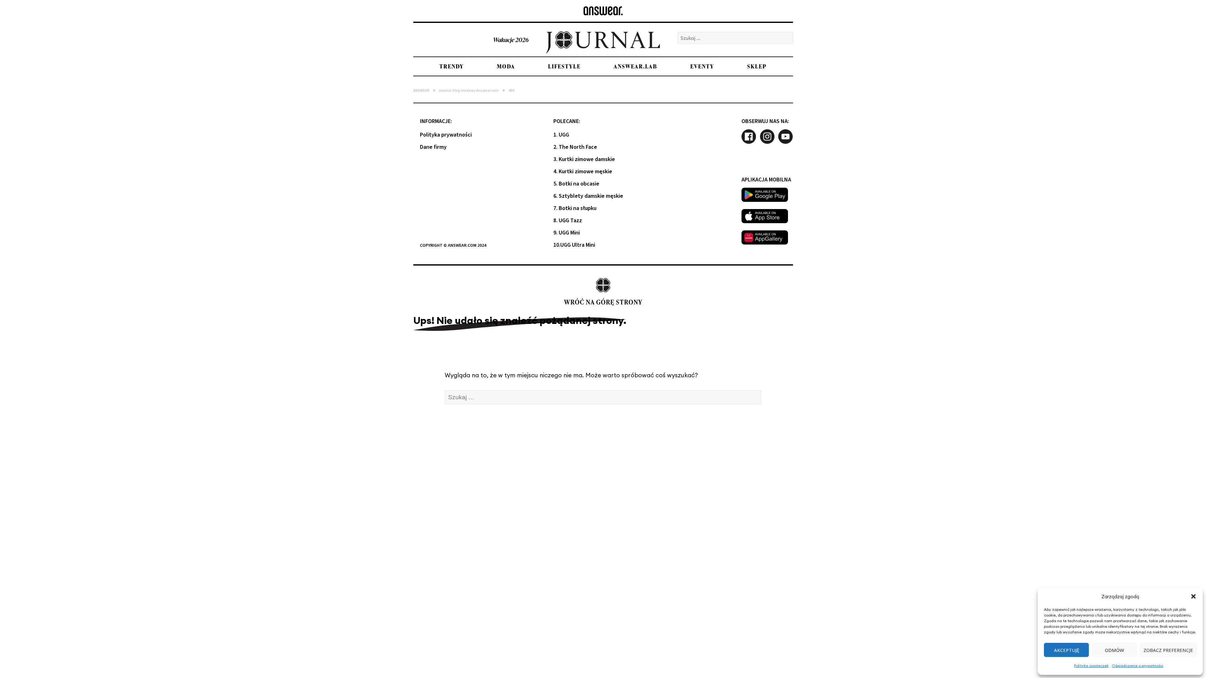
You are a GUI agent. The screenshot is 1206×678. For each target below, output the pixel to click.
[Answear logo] (603, 10)
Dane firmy (433, 147)
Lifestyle (564, 66)
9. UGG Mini (566, 233)
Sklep (757, 66)
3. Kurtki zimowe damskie (584, 159)
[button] (1193, 596)
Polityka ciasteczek (1091, 665)
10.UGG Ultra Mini (574, 245)
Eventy (702, 66)
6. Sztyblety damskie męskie (588, 196)
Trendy (451, 66)
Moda (506, 66)
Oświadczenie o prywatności (1137, 665)
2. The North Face (575, 147)
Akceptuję (1066, 650)
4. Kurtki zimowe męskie (582, 171)
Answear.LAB (635, 66)
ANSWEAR (421, 90)
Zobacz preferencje (1168, 650)
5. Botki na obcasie (576, 184)
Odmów (1114, 650)
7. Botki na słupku (574, 208)
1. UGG (561, 135)
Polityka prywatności (446, 135)
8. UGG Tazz (567, 220)
